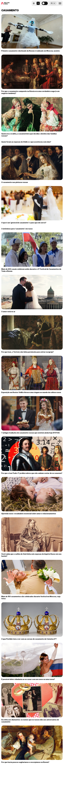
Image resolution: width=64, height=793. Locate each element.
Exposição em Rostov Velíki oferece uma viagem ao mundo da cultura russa (31, 392)
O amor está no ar (8, 312)
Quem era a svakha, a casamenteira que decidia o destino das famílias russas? (29, 135)
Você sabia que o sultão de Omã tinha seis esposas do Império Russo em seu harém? (31, 555)
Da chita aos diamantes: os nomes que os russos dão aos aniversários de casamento (30, 721)
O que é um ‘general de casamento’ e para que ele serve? (23, 223)
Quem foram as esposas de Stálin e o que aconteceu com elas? (26, 142)
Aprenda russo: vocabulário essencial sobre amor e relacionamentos (28, 514)
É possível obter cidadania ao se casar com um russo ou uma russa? (28, 679)
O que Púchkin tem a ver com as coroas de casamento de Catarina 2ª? (29, 639)
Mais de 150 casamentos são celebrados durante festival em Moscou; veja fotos (30, 598)
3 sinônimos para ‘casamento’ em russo (17, 229)
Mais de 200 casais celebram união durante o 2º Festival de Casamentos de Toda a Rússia (31, 270)
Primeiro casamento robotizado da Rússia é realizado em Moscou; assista (30, 51)
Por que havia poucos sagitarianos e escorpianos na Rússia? (25, 762)
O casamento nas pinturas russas (14, 182)
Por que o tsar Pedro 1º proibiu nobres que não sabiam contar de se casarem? (31, 473)
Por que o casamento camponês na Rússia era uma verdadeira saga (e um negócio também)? (30, 92)
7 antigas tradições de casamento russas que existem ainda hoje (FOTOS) (30, 433)
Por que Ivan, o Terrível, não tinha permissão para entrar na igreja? (27, 352)
